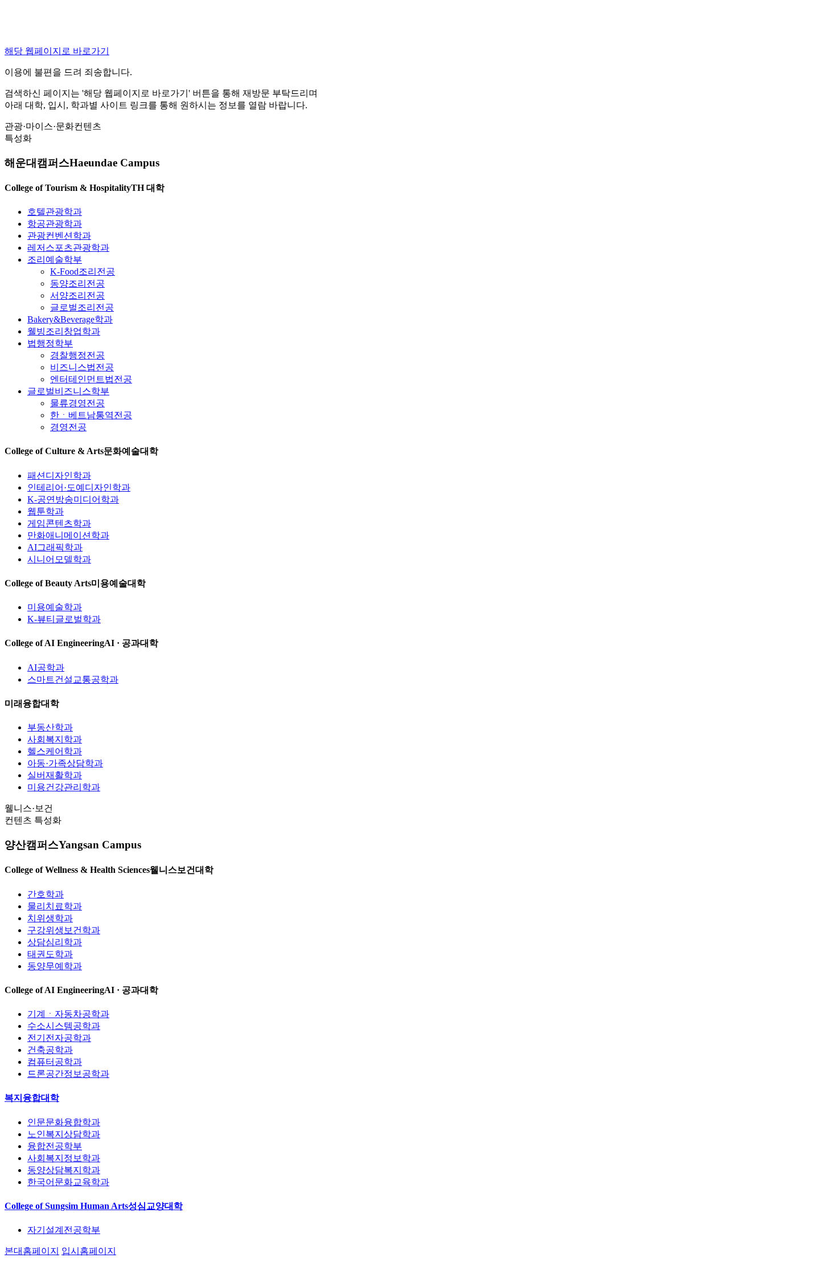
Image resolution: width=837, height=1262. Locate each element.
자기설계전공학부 (63, 1230)
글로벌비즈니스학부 (68, 391)
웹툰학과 (45, 511)
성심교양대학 (94, 1206)
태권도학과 (50, 954)
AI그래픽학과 (55, 547)
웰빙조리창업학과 (63, 331)
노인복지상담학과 (63, 1134)
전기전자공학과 (59, 1038)
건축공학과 (50, 1050)
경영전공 (68, 427)
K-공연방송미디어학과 (73, 499)
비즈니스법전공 (82, 367)
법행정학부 (50, 343)
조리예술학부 (54, 259)
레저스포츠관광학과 (68, 247)
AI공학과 (45, 667)
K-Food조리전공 (82, 271)
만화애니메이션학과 (68, 535)
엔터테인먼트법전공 (91, 379)
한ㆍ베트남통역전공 (91, 415)
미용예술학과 (54, 607)
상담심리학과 (54, 942)
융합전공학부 (54, 1146)
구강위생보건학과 (63, 930)
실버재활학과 (54, 775)
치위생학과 (50, 918)
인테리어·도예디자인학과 (78, 487)
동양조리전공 (77, 283)
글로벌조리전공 (82, 307)
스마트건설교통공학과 (72, 679)
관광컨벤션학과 (59, 235)
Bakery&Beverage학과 (70, 319)
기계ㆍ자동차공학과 (68, 1014)
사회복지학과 (54, 739)
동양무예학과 (54, 966)
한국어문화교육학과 (68, 1182)
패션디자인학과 (59, 475)
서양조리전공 (77, 295)
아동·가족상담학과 (65, 763)
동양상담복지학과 (63, 1170)
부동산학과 (50, 727)
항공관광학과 (54, 223)
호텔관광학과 (54, 212)
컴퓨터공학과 (54, 1062)
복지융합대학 (32, 1097)
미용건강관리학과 (63, 787)
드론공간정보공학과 (68, 1074)
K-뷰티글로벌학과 (64, 619)
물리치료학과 (54, 906)
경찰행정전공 (77, 355)
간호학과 (45, 894)
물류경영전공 (77, 403)
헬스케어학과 (54, 751)
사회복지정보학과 (63, 1158)
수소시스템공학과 (63, 1026)
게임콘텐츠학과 (59, 523)
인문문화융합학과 (63, 1122)
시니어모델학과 (59, 559)
